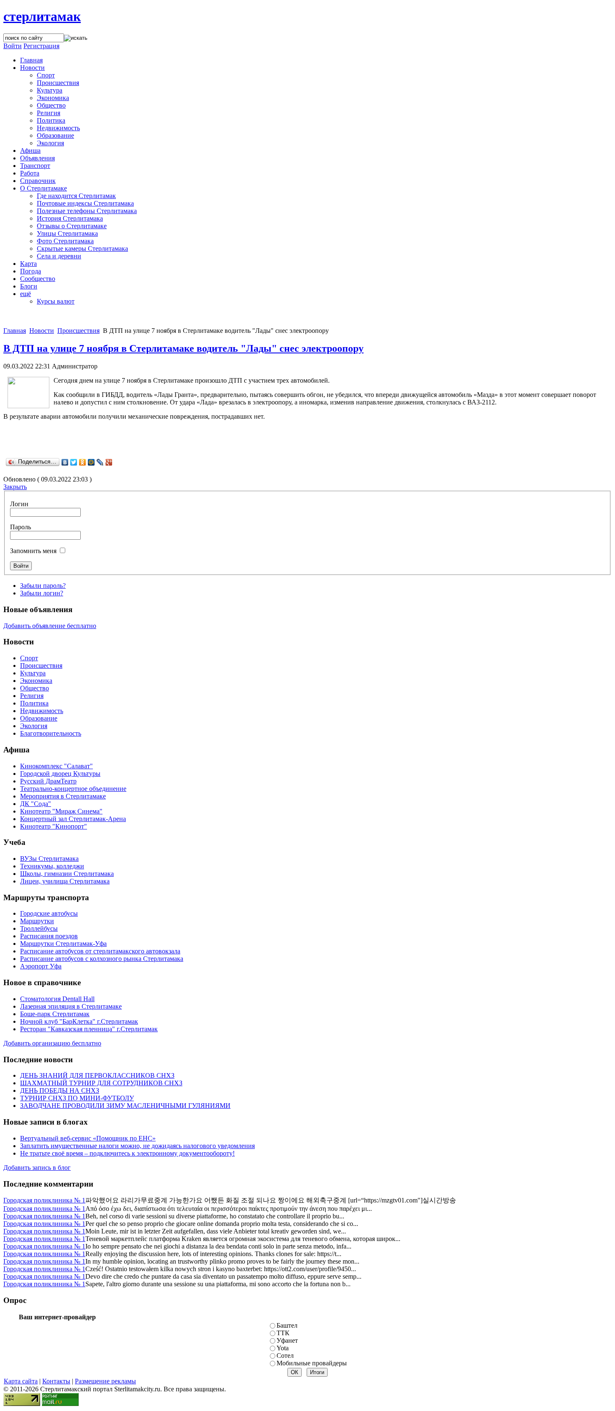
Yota (283, 1348)
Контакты (56, 1381)
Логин (19, 503)
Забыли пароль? (43, 585)
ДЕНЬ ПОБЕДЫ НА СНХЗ (59, 1090)
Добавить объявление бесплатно (49, 625)
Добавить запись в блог (37, 1167)
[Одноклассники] (82, 462)
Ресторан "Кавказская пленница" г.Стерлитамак (89, 1029)
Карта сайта (21, 1381)
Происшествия (78, 330)
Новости (41, 330)
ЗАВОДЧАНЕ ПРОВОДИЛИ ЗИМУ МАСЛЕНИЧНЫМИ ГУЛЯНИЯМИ (125, 1105)
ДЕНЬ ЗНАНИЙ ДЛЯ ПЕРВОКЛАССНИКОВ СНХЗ (97, 1075)
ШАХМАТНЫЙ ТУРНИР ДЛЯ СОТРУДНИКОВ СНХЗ (101, 1083)
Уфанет (287, 1340)
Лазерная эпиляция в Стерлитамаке (71, 1006)
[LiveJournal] (100, 462)
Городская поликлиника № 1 (44, 1200)
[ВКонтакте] (65, 462)
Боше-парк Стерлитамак (55, 1013)
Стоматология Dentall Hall (57, 998)
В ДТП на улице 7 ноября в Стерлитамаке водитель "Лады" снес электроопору (183, 348)
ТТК (283, 1332)
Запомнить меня (33, 550)
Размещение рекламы (105, 1381)
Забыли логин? (41, 593)
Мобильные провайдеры (312, 1363)
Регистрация (41, 45)
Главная (14, 330)
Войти (12, 45)
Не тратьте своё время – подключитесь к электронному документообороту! (127, 1153)
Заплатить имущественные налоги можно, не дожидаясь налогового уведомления (137, 1145)
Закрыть (15, 486)
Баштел (287, 1325)
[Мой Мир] (91, 462)
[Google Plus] (109, 462)
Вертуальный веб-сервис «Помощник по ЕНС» (88, 1138)
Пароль (20, 526)
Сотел (285, 1355)
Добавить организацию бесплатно (52, 1043)
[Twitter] (73, 462)
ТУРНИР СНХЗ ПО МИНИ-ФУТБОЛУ (77, 1098)
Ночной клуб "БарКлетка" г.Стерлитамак (79, 1021)
